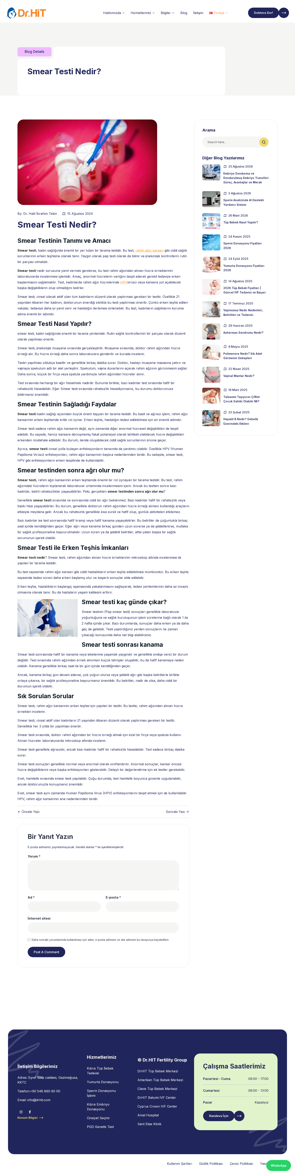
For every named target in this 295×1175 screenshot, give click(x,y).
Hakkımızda (112, 13)
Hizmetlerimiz (141, 13)
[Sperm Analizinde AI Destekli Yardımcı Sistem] (211, 199)
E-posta (113, 897)
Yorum (34, 856)
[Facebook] (30, 1112)
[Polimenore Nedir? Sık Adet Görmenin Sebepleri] (211, 352)
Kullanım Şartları (179, 1164)
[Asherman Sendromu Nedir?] (211, 331)
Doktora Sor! (263, 13)
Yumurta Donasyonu (103, 1082)
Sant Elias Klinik (149, 1124)
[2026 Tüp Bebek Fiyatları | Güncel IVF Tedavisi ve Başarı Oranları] (211, 287)
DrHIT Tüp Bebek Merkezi (157, 1071)
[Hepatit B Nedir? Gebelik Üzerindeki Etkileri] (211, 418)
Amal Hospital (148, 1115)
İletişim (198, 13)
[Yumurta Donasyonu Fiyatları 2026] (211, 265)
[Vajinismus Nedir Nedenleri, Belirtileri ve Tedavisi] (211, 309)
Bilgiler (166, 13)
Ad (31, 897)
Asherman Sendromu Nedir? (243, 332)
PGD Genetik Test (100, 1127)
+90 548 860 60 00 (45, 1091)
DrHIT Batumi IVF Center (156, 1098)
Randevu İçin (218, 1116)
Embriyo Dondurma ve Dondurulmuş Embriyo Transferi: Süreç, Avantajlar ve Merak (246, 178)
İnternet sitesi (39, 918)
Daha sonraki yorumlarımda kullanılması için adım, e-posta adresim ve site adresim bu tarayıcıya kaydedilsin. (100, 939)
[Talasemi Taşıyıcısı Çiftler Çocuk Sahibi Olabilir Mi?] (211, 396)
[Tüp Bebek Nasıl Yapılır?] (211, 221)
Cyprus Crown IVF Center (157, 1106)
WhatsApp (279, 1165)
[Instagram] (21, 1112)
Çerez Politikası (241, 1164)
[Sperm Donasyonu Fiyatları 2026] (211, 242)
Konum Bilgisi (27, 1118)
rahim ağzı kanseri (149, 250)
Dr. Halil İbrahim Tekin (40, 213)
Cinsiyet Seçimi (98, 1118)
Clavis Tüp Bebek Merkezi (157, 1089)
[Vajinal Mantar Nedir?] (211, 375)
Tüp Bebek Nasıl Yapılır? (240, 222)
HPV (123, 282)
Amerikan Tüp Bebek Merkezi (160, 1080)
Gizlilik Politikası (211, 1164)
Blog (183, 13)
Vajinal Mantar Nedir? (238, 376)
